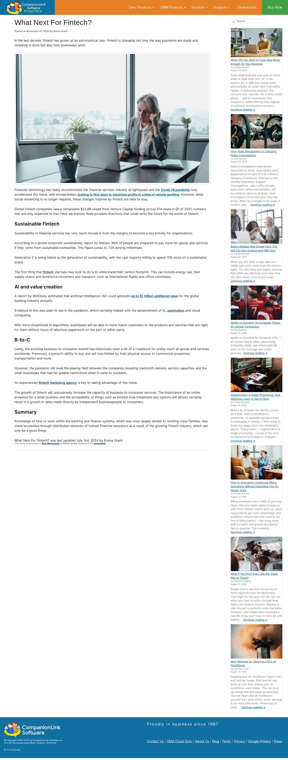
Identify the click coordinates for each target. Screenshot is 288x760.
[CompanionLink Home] (27, 7)
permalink (99, 443)
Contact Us (155, 741)
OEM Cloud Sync (179, 741)
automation (175, 310)
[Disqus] (112, 505)
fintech (48, 272)
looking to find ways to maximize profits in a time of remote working (128, 194)
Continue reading (243, 109)
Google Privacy (259, 741)
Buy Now (275, 7)
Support (220, 7)
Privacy (239, 741)
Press (278, 741)
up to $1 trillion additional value (154, 296)
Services (198, 7)
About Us (202, 741)
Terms (226, 741)
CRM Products (172, 7)
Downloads (247, 7)
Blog (215, 741)
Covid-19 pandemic (175, 190)
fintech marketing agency (58, 383)
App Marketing (50, 443)
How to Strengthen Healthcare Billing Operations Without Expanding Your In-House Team (255, 486)
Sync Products (140, 7)
